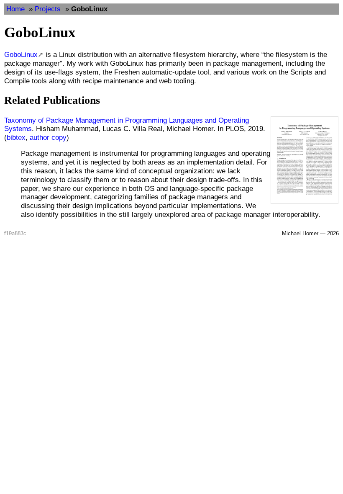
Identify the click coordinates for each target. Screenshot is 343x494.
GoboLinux (89, 9)
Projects (48, 9)
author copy (48, 137)
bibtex (16, 137)
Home (15, 9)
